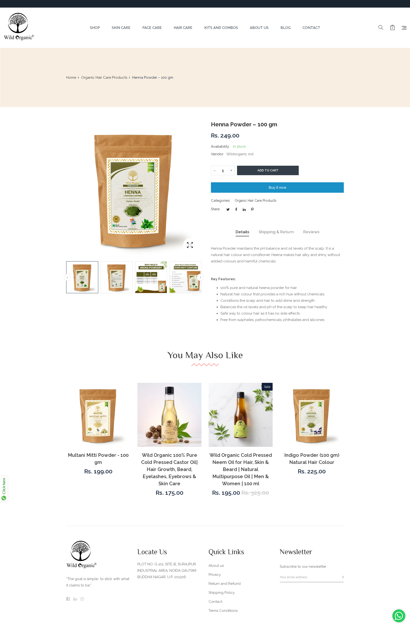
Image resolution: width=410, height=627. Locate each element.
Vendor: (217, 154)
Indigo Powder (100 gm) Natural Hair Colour (311, 458)
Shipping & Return (276, 231)
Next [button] (200, 277)
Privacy (215, 574)
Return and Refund (225, 583)
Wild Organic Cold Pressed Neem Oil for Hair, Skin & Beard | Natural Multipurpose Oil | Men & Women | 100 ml (241, 469)
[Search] (380, 27)
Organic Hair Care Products (255, 200)
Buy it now (277, 187)
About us (216, 565)
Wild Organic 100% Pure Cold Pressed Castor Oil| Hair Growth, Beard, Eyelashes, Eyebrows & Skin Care (169, 469)
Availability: (220, 146)
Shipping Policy (222, 592)
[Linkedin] (75, 599)
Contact (215, 602)
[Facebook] (68, 599)
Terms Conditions (223, 611)
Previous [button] (67, 277)
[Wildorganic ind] (19, 27)
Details (242, 231)
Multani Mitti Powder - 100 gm (98, 458)
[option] (82, 277)
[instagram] (82, 599)
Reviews (311, 231)
